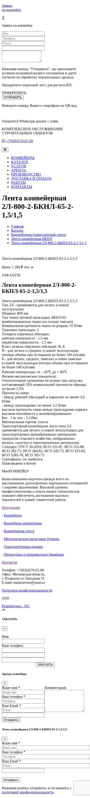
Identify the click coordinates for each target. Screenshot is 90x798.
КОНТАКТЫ (21, 187)
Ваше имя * (11, 688)
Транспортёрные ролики (23, 547)
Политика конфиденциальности (27, 590)
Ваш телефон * (13, 697)
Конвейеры (13, 515)
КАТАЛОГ (19, 162)
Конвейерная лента (19, 531)
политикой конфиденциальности (28, 792)
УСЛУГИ (18, 166)
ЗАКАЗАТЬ (45, 664)
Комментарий (55, 688)
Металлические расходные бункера (31, 539)
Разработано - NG (16, 606)
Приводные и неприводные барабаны (34, 554)
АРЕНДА (18, 170)
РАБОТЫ (18, 183)
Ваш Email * (11, 706)
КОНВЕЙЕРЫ (22, 158)
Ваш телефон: (13, 646)
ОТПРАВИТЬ (13, 97)
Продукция (11, 507)
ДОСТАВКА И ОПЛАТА (31, 178)
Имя (5, 637)
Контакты (9, 562)
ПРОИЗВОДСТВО (26, 174)
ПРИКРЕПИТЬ (14, 93)
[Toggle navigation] (5, 149)
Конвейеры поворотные (23, 523)
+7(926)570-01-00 (19, 141)
